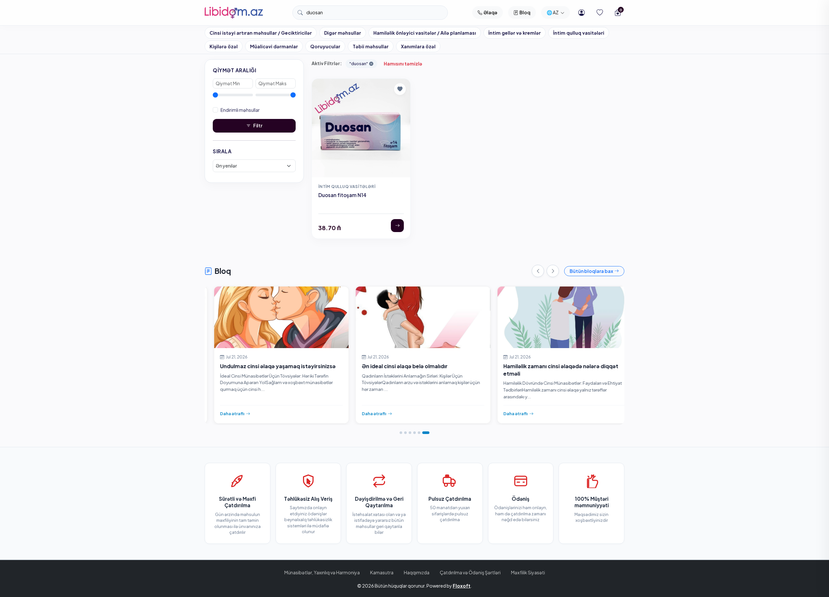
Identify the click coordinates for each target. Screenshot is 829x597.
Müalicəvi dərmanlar (274, 46)
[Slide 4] (414, 432)
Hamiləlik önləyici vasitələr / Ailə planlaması (424, 33)
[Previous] (538, 271)
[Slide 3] (410, 432)
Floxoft (462, 586)
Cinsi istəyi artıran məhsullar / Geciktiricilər (261, 33)
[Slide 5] (419, 432)
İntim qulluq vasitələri (578, 33)
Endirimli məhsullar (240, 110)
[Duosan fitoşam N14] (397, 225)
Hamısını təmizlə (403, 63)
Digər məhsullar (342, 33)
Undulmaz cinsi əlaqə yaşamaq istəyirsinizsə (269, 366)
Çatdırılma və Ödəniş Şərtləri (470, 572)
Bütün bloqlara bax (591, 271)
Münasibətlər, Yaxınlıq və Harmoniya (322, 572)
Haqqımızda (416, 572)
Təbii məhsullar (371, 46)
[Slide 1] (401, 432)
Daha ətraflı (224, 413)
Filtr (257, 125)
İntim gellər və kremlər (514, 33)
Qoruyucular (325, 46)
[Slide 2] (405, 432)
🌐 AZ (553, 12)
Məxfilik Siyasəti (528, 572)
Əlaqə (490, 12)
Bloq (524, 12)
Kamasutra (381, 572)
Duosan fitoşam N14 (342, 195)
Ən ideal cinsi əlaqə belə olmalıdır (396, 366)
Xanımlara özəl (418, 46)
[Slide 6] (425, 432)
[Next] (553, 271)
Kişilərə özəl (224, 46)
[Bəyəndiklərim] (599, 12)
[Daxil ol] (581, 12)
